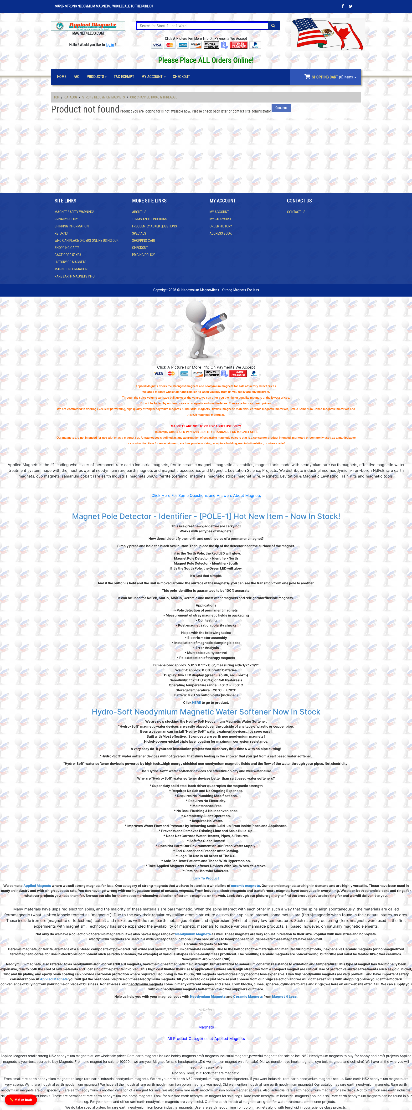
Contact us (296, 212)
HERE (196, 702)
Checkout (140, 248)
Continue (281, 108)
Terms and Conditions (149, 219)
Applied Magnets (37, 886)
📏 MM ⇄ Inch (21, 1100)
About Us (139, 212)
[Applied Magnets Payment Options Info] (178, 373)
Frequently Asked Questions (154, 226)
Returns (61, 233)
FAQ (76, 76)
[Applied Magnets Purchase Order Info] (224, 373)
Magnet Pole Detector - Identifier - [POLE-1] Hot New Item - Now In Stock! (206, 516)
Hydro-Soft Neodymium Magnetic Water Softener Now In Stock (206, 711)
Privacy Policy (66, 219)
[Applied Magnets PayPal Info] (253, 373)
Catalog (70, 97)
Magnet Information (71, 269)
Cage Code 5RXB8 (68, 255)
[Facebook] (343, 6)
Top (56, 97)
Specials (139, 233)
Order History (221, 226)
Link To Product (206, 878)
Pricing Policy (143, 255)
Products (95, 76)
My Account (219, 212)
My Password (220, 219)
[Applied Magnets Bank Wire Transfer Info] (238, 373)
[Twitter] (351, 6)
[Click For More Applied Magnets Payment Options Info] (176, 44)
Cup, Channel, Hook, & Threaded (153, 97)
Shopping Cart (143, 240)
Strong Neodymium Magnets (103, 97)
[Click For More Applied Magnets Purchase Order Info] (224, 44)
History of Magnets (70, 262)
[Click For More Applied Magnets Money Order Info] (211, 44)
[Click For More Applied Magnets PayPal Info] (255, 44)
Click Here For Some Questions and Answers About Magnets (206, 495)
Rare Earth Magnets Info (75, 276)
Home (61, 76)
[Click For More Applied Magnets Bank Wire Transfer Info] (238, 44)
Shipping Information (72, 226)
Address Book (221, 233)
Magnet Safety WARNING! (74, 212)
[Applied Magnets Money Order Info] (212, 373)
